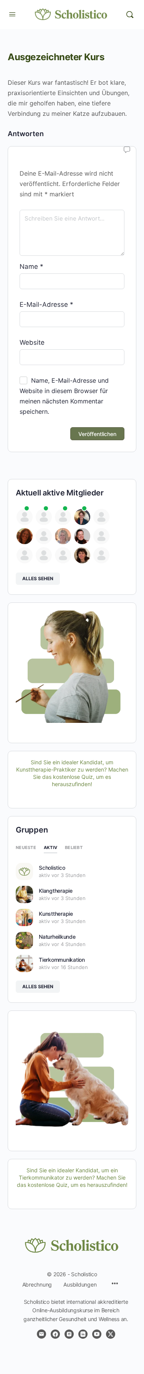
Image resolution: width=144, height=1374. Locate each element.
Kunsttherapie (56, 913)
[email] (41, 1334)
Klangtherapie (56, 890)
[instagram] (69, 1334)
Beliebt (74, 847)
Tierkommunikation (62, 959)
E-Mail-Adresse (46, 304)
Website (32, 342)
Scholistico (52, 867)
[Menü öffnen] (12, 14)
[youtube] (96, 1334)
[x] (110, 1334)
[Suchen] (129, 14)
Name (31, 266)
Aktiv (50, 847)
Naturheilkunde (57, 936)
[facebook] (55, 1334)
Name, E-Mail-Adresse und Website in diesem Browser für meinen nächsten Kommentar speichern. (64, 396)
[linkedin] (83, 1334)
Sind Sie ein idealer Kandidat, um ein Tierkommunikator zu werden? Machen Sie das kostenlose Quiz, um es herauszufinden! (72, 1177)
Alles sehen (37, 578)
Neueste (26, 847)
